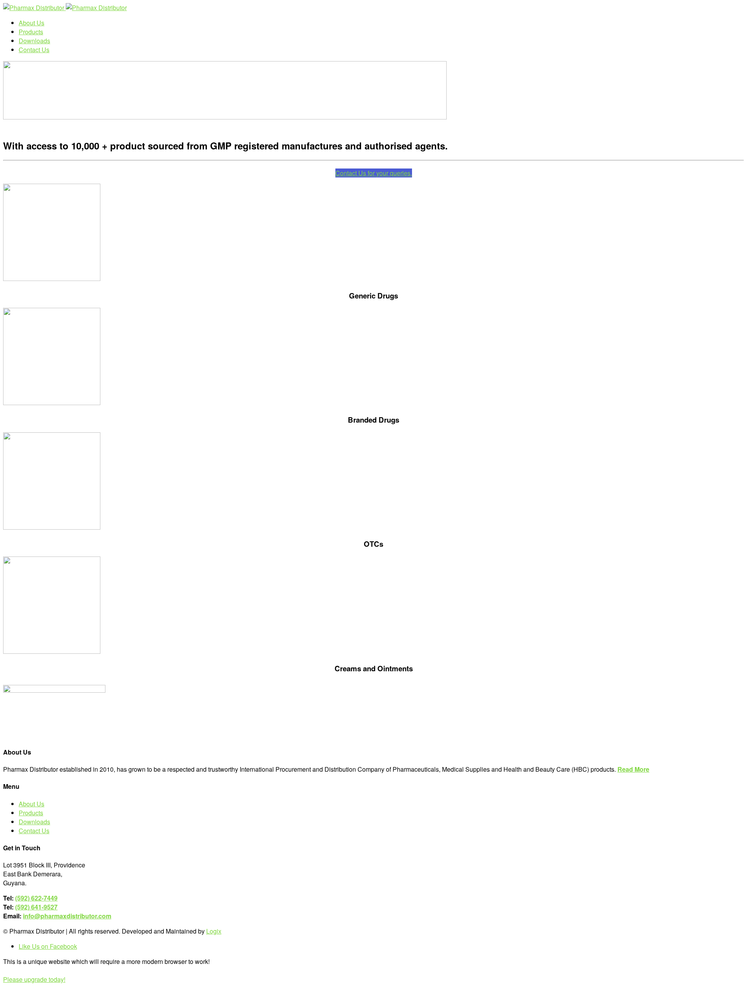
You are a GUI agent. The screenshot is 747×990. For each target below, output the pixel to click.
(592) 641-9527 (36, 906)
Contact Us (34, 830)
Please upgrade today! (34, 979)
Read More (633, 769)
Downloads (34, 821)
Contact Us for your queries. (373, 173)
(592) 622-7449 (36, 897)
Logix (213, 931)
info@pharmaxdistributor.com (67, 915)
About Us (31, 803)
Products (31, 812)
